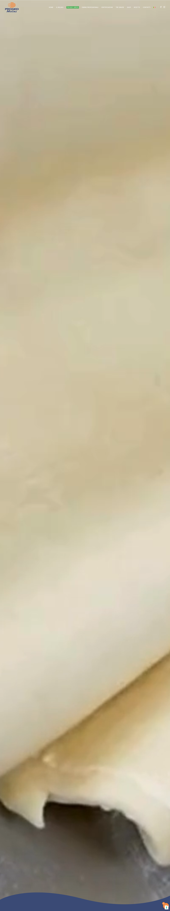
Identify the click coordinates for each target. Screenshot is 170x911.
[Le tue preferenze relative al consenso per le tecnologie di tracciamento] (166, 907)
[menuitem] (154, 7)
